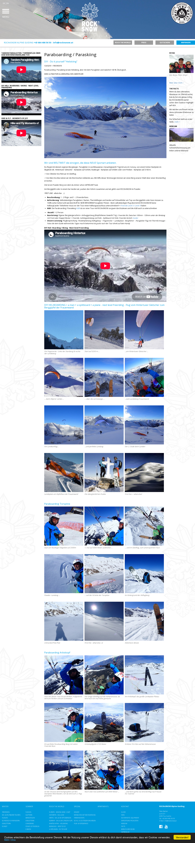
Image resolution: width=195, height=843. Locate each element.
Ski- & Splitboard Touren (11, 815)
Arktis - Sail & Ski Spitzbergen (60, 818)
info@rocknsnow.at (63, 42)
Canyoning (30, 823)
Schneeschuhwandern (11, 821)
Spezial (77, 806)
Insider (135, 218)
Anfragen (186, 42)
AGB (78, 208)
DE (4, 3)
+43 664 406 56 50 (42, 42)
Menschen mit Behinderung (85, 815)
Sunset (4, 826)
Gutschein (165, 42)
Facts (123, 826)
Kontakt (125, 806)
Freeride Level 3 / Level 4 (131, 205)
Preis (143, 42)
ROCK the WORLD (56, 806)
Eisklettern (6, 823)
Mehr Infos (10, 839)
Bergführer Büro (128, 829)
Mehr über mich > (176, 83)
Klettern (29, 815)
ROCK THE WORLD (123, 42)
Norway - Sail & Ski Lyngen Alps (60, 821)
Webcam (124, 823)
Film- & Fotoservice (81, 823)
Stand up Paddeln (32, 826)
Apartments (103, 806)
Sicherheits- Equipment (130, 818)
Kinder (76, 812)
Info (122, 815)
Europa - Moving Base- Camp (59, 812)
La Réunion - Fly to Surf (58, 829)
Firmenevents (79, 818)
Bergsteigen (30, 818)
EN (8, 3)
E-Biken (28, 829)
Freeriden (6, 812)
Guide (123, 812)
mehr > (177, 122)
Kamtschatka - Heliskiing (58, 823)
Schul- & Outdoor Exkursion (85, 821)
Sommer (29, 806)
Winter (5, 806)
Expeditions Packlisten (129, 821)
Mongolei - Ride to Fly (57, 826)
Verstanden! (182, 837)
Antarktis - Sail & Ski (56, 815)
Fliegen (5, 818)
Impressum (125, 832)
